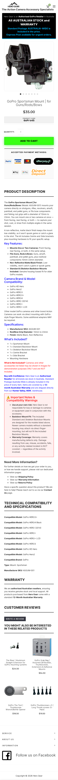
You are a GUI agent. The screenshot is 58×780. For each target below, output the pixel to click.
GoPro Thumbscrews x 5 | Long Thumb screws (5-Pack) (42, 707)
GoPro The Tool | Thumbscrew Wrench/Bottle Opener (15, 707)
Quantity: (9, 132)
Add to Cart (29, 140)
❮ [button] (6, 68)
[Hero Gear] (14, 5)
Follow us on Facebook (34, 755)
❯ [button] (52, 68)
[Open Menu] (54, 7)
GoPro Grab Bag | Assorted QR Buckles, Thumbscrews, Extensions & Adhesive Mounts (42, 664)
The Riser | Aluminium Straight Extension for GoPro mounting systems (16, 662)
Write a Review (15, 619)
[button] (20, 94)
